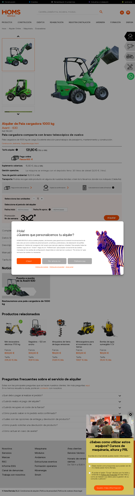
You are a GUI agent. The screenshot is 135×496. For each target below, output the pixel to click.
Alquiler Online (15, 28)
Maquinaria (28, 28)
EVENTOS (40, 22)
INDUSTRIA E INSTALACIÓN (79, 22)
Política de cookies (65, 491)
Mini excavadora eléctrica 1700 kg (12, 343)
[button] (128, 13)
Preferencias (79, 261)
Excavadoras (40, 28)
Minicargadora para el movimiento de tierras (85, 344)
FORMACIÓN (115, 22)
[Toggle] (119, 396)
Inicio (4, 28)
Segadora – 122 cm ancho (37, 343)
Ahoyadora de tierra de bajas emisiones (61, 343)
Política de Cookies (41, 267)
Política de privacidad (57, 267)
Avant (36, 143)
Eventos (34, 2)
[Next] (122, 340)
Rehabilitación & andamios (64, 2)
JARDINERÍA (100, 22)
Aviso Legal (69, 267)
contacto (44, 388)
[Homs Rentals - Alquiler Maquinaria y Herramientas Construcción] (11, 13)
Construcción (10, 2)
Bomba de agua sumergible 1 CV (107, 343)
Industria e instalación (100, 2)
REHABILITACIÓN (56, 22)
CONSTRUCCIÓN (24, 22)
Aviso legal (78, 491)
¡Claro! (29, 261)
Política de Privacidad (109, 475)
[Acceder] (122, 13)
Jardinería (128, 2)
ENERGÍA (129, 22)
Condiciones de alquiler (29, 491)
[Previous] (2, 340)
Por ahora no (54, 261)
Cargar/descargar (27, 143)
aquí (88, 385)
